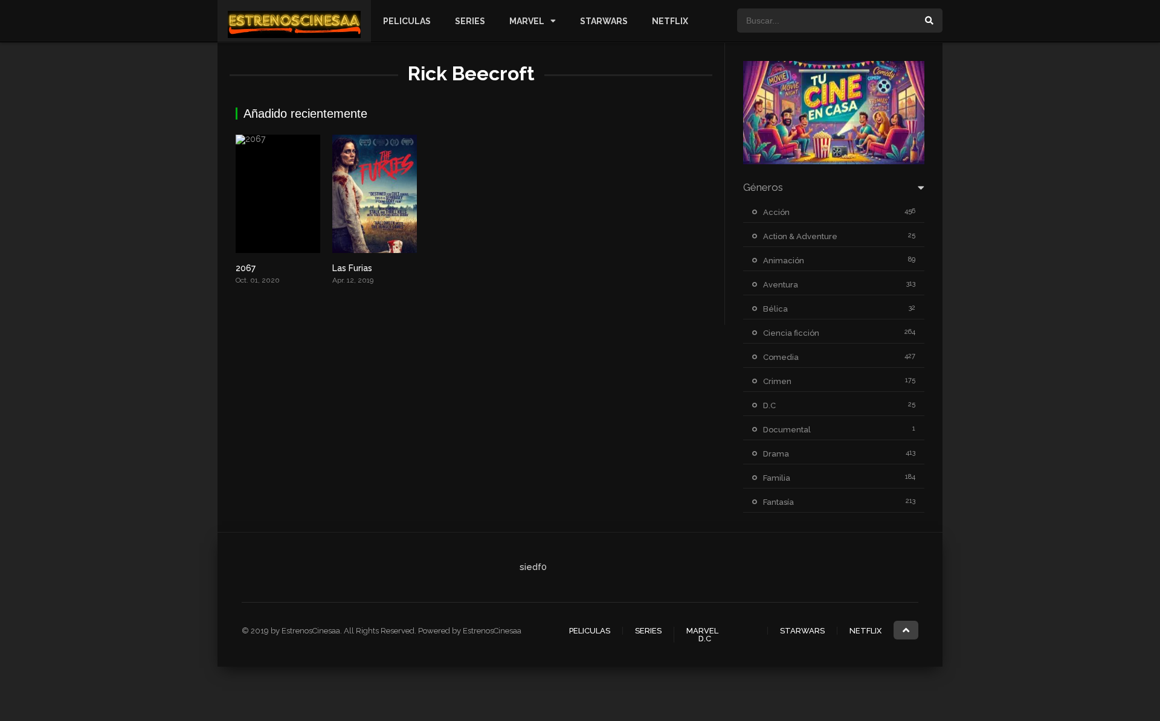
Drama (776, 453)
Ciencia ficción (791, 333)
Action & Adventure (800, 236)
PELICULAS (407, 21)
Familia (776, 477)
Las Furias (352, 268)
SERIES (470, 21)
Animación (783, 260)
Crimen (777, 381)
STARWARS (604, 21)
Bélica (775, 308)
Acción (776, 212)
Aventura (780, 284)
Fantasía (778, 502)
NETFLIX (670, 21)
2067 (246, 268)
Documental (787, 429)
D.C (769, 405)
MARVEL (526, 21)
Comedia (781, 357)
